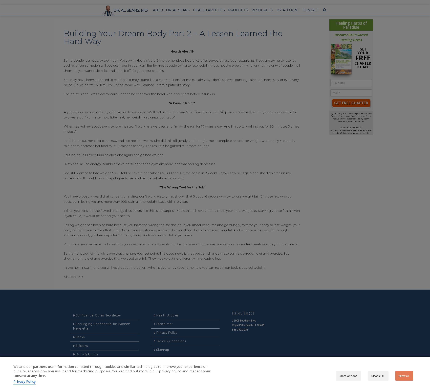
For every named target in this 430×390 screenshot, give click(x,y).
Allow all (404, 376)
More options (348, 376)
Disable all (377, 376)
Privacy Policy (24, 381)
